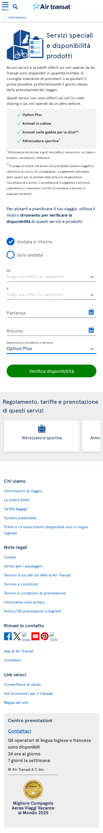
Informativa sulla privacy (24, 601)
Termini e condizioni (21, 583)
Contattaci (13, 659)
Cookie (10, 556)
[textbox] (51, 275)
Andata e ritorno (35, 241)
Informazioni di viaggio (23, 490)
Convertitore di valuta (22, 684)
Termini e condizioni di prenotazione (35, 592)
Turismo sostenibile (20, 517)
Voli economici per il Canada (28, 693)
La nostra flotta (16, 499)
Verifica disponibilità (51, 371)
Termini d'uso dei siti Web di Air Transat (37, 574)
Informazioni (17, 17)
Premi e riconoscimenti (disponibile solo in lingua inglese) (46, 529)
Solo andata (30, 254)
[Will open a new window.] (8, 637)
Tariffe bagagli (15, 508)
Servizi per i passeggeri (23, 565)
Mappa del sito (16, 702)
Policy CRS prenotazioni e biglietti (32, 610)
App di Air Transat (18, 650)
